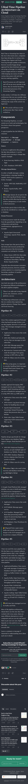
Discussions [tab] (13, 709)
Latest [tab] (7, 709)
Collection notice (14, 773)
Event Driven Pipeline (8, 498)
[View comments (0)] (8, 31)
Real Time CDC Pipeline (12, 444)
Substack (6, 780)
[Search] (25, 709)
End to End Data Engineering (6, 714)
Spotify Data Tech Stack (9, 726)
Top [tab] (3, 709)
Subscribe (19, 2)
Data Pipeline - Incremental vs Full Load (9, 739)
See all (4, 751)
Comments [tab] (5, 689)
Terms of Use (21, 658)
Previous (6, 678)
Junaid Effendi (8, 26)
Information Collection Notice (17, 660)
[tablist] (8, 689)
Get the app (22, 777)
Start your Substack (10, 777)
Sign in (24, 2)
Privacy (18, 771)
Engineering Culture (13, 625)
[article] (14, 718)
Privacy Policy (14, 662)
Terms (22, 771)
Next (23, 678)
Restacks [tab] (11, 689)
